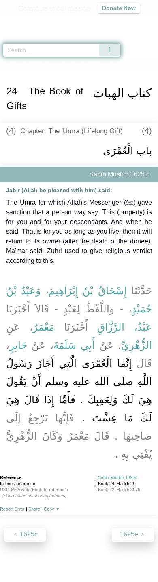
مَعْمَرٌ (43, 327)
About (8, 558)
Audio (134, 22)
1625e (130, 534)
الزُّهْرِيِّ (136, 345)
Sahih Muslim (39, 64)
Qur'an (38, 22)
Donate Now (119, 8)
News (30, 558)
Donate (147, 558)
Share (34, 509)
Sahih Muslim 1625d (117, 477)
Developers (88, 558)
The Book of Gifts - (97, 64)
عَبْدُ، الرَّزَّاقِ (124, 327)
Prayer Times (102, 22)
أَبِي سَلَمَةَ (74, 345)
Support (55, 558)
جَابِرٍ (18, 345)
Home (10, 64)
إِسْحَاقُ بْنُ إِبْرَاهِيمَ (88, 290)
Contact (120, 558)
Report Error (12, 509)
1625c (28, 534)
